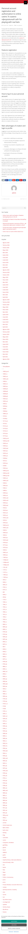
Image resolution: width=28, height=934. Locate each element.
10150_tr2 (5, 431)
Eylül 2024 (5, 297)
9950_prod (5, 815)
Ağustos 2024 (6, 299)
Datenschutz (16, 931)
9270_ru (5, 721)
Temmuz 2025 (6, 272)
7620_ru (5, 619)
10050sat (5, 406)
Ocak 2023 (5, 347)
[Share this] (6, 180)
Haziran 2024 (6, 304)
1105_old (5, 567)
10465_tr (5, 488)
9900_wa (5, 805)
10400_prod (6, 470)
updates (5, 904)
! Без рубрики (19, 25)
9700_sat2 (5, 770)
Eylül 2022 (5, 356)
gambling (5, 845)
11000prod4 (6, 565)
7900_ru (5, 622)
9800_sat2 (5, 790)
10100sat (5, 418)
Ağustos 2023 (6, 329)
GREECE (5, 852)
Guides (4, 857)
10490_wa (5, 493)
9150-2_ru (5, 703)
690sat (4, 597)
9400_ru (5, 736)
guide (4, 855)
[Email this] (3, 180)
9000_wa (5, 681)
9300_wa (5, 726)
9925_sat (5, 810)
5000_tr (4, 582)
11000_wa (5, 557)
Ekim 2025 (5, 265)
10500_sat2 (5, 498)
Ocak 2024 (5, 317)
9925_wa (5, 812)
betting (4, 832)
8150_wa (5, 634)
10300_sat (5, 455)
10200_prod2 (6, 441)
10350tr (5, 465)
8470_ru (5, 644)
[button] (25, 2)
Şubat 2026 (5, 255)
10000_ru (5, 374)
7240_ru (5, 602)
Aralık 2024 (5, 289)
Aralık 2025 (5, 260)
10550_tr (5, 520)
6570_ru (5, 589)
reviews (5, 887)
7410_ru (5, 614)
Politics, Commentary (8, 877)
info (4, 865)
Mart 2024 (5, 312)
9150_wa (5, 701)
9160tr (4, 708)
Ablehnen (14, 925)
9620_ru (5, 763)
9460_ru (5, 741)
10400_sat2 (5, 480)
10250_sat (5, 453)
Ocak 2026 (5, 257)
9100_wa (5, 698)
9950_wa (5, 820)
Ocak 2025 (5, 287)
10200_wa (5, 446)
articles (4, 822)
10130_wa (5, 428)
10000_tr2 (5, 384)
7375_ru (5, 609)
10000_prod (6, 371)
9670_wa (5, 768)
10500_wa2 (5, 505)
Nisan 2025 (5, 280)
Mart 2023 (5, 342)
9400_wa (5, 738)
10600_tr (5, 530)
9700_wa (5, 773)
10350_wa (5, 463)
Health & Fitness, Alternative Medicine (12, 860)
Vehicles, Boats (6, 907)
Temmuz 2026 (6, 245)
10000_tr (5, 381)
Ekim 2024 (5, 294)
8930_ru (5, 676)
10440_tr (5, 483)
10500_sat (5, 495)
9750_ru (5, 778)
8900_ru (5, 669)
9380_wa (5, 733)
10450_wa (5, 485)
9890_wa (5, 803)
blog (4, 835)
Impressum (11, 931)
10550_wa (5, 522)
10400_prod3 (6, 475)
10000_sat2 (5, 379)
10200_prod (6, 438)
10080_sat (5, 413)
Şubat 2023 (5, 344)
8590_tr (4, 651)
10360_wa (5, 468)
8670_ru (5, 659)
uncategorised (6, 902)
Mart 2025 (5, 282)
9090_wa (5, 696)
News (4, 872)
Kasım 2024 (5, 292)
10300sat (5, 458)
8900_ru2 (5, 671)
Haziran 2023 (6, 334)
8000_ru (5, 624)
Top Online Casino (7, 899)
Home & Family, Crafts (8, 862)
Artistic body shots (7, 825)
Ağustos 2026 (6, 242)
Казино (5, 912)
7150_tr (4, 599)
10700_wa (5, 542)
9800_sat (5, 788)
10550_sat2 (5, 517)
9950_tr (4, 817)
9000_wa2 (5, 684)
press (4, 882)
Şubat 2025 (5, 285)
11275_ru (5, 572)
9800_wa (5, 793)
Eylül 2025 (5, 267)
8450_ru (5, 641)
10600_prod (6, 525)
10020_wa (5, 398)
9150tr (4, 706)
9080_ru (5, 693)
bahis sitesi (5, 830)
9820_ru (5, 795)
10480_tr (5, 490)
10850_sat (5, 552)
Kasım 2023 (5, 322)
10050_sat (5, 401)
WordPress (5, 909)
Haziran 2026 (6, 247)
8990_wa (5, 679)
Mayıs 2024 (5, 307)
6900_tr (4, 594)
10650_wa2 (5, 540)
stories (4, 894)
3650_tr (4, 579)
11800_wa (5, 574)
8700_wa (5, 661)
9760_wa (5, 783)
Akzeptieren (14, 921)
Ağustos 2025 (6, 270)
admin (12, 25)
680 (4, 592)
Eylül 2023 (5, 327)
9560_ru (5, 753)
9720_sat (5, 775)
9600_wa (5, 760)
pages (4, 874)
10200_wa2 (5, 448)
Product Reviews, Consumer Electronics (12, 884)
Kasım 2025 (5, 262)
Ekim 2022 (5, 354)
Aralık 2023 (5, 319)
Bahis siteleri (6, 827)
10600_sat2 (5, 527)
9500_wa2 (5, 751)
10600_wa (5, 532)
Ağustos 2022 (6, 359)
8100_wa (5, 631)
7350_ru (5, 607)
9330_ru (5, 728)
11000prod (5, 560)
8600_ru (5, 654)
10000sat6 (5, 396)
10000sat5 (5, 393)
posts (4, 879)
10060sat (5, 411)
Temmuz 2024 (6, 302)
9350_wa (5, 731)
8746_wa (5, 664)
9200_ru (5, 713)
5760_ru (5, 587)
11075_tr (5, 570)
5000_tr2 (5, 584)
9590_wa (5, 755)
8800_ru (5, 666)
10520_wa (5, 510)
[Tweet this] (10, 180)
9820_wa (5, 798)
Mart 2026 (5, 252)
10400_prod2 (6, 473)
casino (4, 840)
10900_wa (5, 555)
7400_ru (5, 612)
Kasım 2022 (5, 351)
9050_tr (4, 689)
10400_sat (5, 478)
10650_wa (5, 537)
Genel (4, 850)
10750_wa (5, 547)
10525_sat (5, 512)
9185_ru (5, 711)
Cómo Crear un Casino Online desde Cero (13, 231)
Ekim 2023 (5, 324)
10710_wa (5, 545)
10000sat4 (5, 391)
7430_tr (4, 617)
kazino (4, 867)
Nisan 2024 (5, 309)
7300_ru (5, 604)
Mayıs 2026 (5, 250)
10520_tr (5, 508)
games (4, 847)
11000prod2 (6, 562)
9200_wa (5, 718)
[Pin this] (20, 180)
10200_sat (5, 443)
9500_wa (5, 748)
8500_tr (4, 649)
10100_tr (5, 416)
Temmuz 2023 (6, 332)
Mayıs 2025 (5, 277)
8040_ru (5, 629)
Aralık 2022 (5, 349)
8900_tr (4, 674)
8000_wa (5, 627)
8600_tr (4, 656)
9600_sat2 (5, 758)
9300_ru (5, 723)
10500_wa (5, 503)
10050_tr (5, 403)
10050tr (5, 408)
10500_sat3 (5, 500)
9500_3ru (5, 746)
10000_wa (5, 386)
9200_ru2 (5, 716)
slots (4, 892)
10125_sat (5, 426)
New (4, 870)
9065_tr (4, 691)
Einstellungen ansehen (14, 928)
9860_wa (5, 800)
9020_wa (5, 686)
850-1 (4, 646)
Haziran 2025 (6, 275)
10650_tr (5, 535)
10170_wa (5, 436)
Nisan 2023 (5, 339)
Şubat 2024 (5, 314)
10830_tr (5, 550)
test (4, 897)
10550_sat (5, 515)
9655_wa (5, 765)
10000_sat (5, 376)
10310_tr (5, 460)
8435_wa (5, 639)
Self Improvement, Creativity (10, 889)
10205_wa (5, 451)
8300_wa (5, 636)
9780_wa (5, 785)
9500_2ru (5, 743)
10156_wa (5, 433)
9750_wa (5, 780)
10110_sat (5, 421)
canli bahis (5, 837)
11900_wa (5, 577)
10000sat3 (5, 389)
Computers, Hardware (8, 842)
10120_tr (5, 423)
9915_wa (5, 808)
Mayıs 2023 (5, 337)
